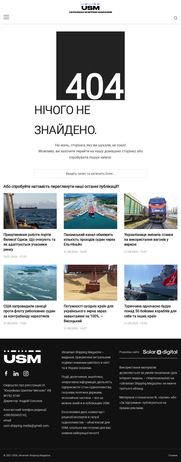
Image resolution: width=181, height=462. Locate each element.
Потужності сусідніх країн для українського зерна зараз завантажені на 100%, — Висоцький (88, 313)
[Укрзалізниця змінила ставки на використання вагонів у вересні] (150, 211)
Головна (172, 455)
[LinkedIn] (16, 373)
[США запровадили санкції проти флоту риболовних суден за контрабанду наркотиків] (30, 283)
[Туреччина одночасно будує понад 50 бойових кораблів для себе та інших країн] (150, 283)
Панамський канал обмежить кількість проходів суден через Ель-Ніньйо (89, 240)
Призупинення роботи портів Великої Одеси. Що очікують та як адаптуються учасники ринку (29, 242)
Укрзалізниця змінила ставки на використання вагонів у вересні (148, 240)
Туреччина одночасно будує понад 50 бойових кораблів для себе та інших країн (150, 311)
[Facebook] (6, 373)
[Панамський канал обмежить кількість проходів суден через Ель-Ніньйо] (90, 211)
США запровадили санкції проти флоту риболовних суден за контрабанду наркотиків (29, 311)
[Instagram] (25, 373)
